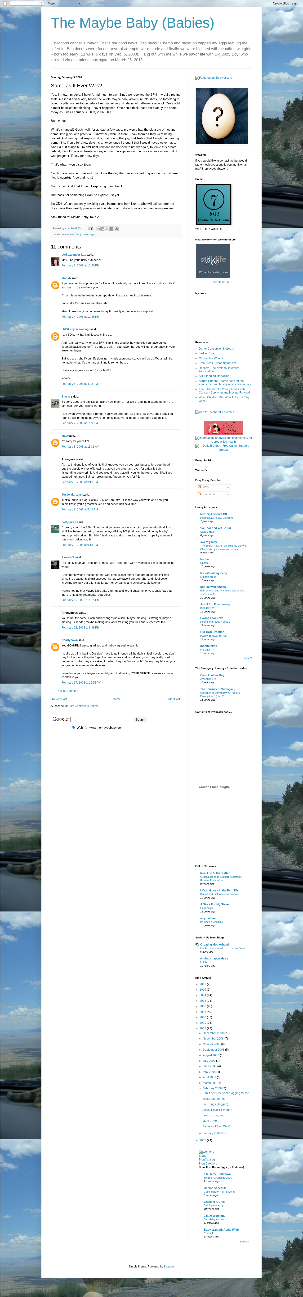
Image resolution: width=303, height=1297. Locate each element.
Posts (205, 487)
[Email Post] (90, 228)
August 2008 (211, 1055)
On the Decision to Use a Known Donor (222, 948)
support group (208, 576)
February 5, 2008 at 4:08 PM (80, 383)
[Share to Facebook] (111, 229)
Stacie (66, 396)
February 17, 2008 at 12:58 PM (81, 682)
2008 (203, 1028)
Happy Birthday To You (213, 635)
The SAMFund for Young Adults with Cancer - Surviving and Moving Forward (224, 391)
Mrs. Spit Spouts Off (213, 514)
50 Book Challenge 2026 (218, 1177)
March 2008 (211, 1083)
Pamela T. (68, 557)
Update (204, 562)
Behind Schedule (215, 1188)
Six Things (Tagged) (215, 1104)
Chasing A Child (214, 1201)
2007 (203, 1140)
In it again (205, 649)
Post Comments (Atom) (83, 706)
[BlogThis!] (102, 229)
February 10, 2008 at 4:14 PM (80, 600)
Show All (248, 658)
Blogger (169, 1266)
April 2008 (210, 1077)
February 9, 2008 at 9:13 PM (80, 545)
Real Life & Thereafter (215, 873)
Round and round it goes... (215, 621)
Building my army (213, 1205)
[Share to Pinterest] (116, 229)
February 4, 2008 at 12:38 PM (80, 316)
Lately (203, 962)
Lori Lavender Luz (74, 254)
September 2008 (214, 1049)
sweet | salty (208, 542)
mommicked (208, 646)
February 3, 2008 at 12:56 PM (80, 265)
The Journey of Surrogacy (217, 689)
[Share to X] (107, 229)
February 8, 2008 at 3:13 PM (80, 482)
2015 (203, 989)
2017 (203, 984)
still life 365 (224, 282)
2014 (203, 995)
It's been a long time (211, 921)
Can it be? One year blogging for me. (226, 1093)
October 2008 (212, 1044)
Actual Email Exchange (217, 1110)
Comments (208, 494)
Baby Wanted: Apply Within (222, 1229)
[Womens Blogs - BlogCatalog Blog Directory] (209, 1163)
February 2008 (213, 1088)
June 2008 (210, 1066)
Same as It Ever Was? (216, 1126)
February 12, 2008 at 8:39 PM (80, 627)
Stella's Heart (207, 531)
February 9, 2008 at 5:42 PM (80, 509)
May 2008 (209, 1072)
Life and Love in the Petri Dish (220, 890)
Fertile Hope (207, 353)
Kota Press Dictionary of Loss (217, 363)
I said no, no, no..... (214, 1115)
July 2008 (209, 1060)
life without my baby (213, 573)
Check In (209, 1233)
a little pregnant (214, 1215)
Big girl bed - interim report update (219, 894)
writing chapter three (214, 958)
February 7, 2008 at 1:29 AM (80, 423)
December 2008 (213, 1033)
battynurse (69, 522)
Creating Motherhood (214, 944)
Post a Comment (67, 691)
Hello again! (207, 908)
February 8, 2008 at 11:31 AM (80, 446)
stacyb (66, 278)
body (78, 234)
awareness (68, 234)
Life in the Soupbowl (217, 1174)
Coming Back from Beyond (219, 1191)
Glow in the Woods (211, 358)
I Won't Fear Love (211, 618)
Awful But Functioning (215, 604)
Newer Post (59, 699)
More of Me (209, 1120)
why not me (208, 918)
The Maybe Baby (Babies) (132, 23)
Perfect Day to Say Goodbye (216, 517)
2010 (203, 1017)
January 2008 (212, 1133)
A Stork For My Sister (214, 904)
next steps (89, 234)
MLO (65, 435)
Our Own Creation (212, 632)
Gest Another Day (212, 675)
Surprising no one (214, 1219)
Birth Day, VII (207, 608)
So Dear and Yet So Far (215, 528)
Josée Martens (72, 494)
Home (117, 699)
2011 (203, 1012)
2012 (203, 1006)
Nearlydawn (70, 640)
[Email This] (98, 229)
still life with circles (213, 587)
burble (204, 559)
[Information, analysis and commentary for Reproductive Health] (223, 441)
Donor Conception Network (216, 348)
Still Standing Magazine (214, 376)
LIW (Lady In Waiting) (75, 329)
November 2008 (213, 1038)
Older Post (173, 699)
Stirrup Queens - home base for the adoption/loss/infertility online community (225, 382)
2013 (203, 1000)
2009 (203, 1022)
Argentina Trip (208, 678)
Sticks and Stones (213, 1098)
